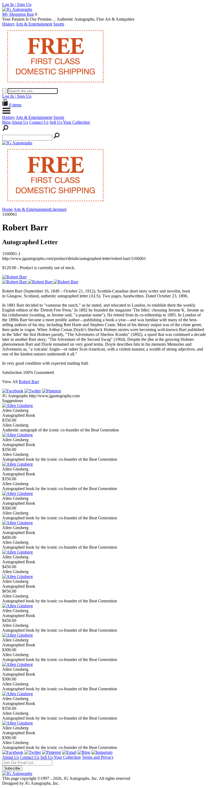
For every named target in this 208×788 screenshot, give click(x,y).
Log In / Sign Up (16, 4)
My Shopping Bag (18, 14)
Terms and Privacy (98, 757)
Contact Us (38, 122)
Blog (6, 122)
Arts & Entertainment (34, 24)
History (8, 24)
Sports (58, 24)
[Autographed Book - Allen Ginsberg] (17, 405)
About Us (19, 122)
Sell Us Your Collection (70, 122)
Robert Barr (29, 381)
